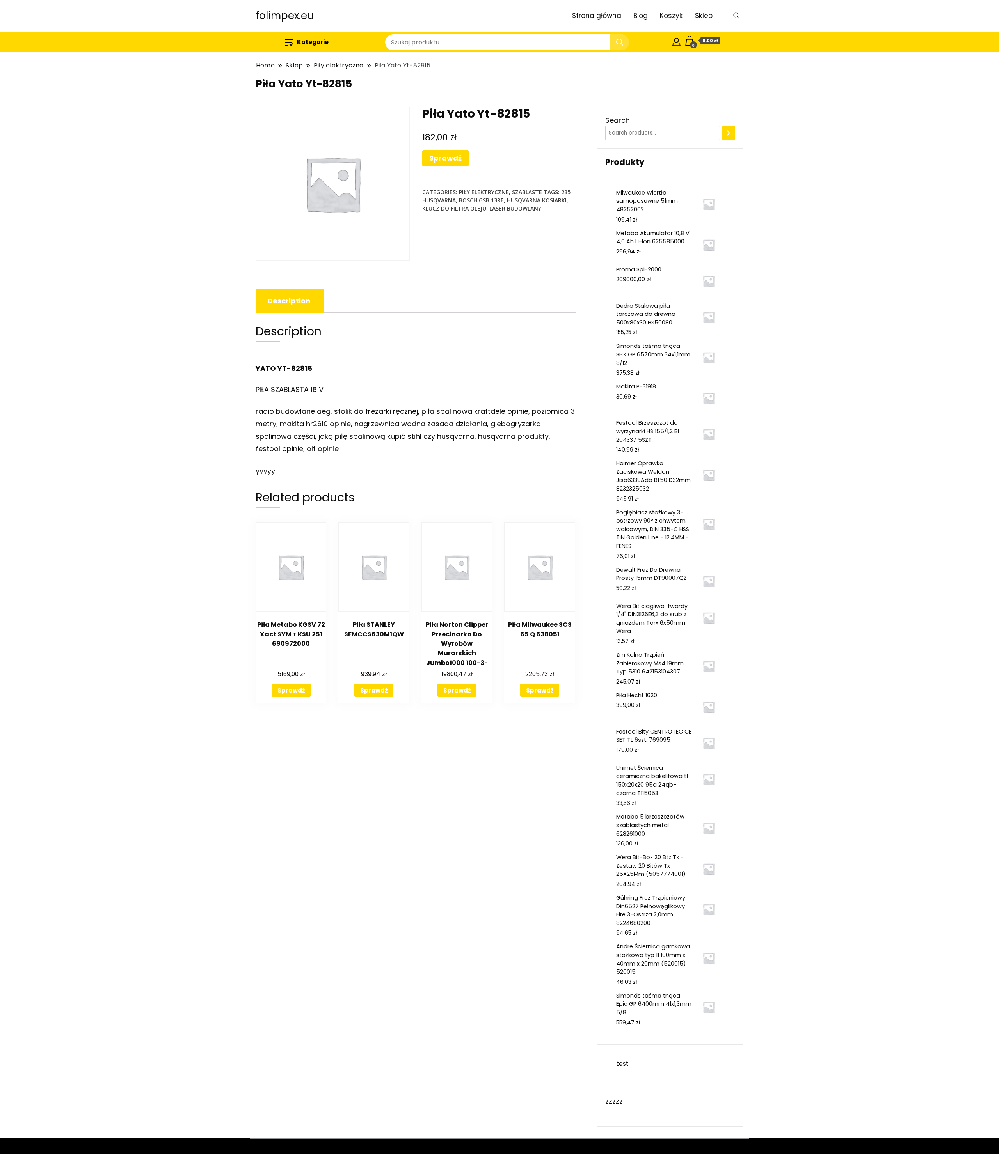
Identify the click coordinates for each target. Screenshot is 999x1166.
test (622, 1063)
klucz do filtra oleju (454, 208)
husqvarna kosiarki (537, 200)
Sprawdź (445, 158)
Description (289, 301)
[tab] (289, 301)
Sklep (704, 15)
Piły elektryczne (484, 192)
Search (617, 120)
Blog (640, 15)
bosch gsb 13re (481, 200)
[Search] (728, 133)
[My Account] (676, 41)
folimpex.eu (285, 16)
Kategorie (313, 42)
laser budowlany (515, 208)
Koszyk (671, 15)
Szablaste (527, 192)
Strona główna (596, 15)
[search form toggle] (736, 16)
